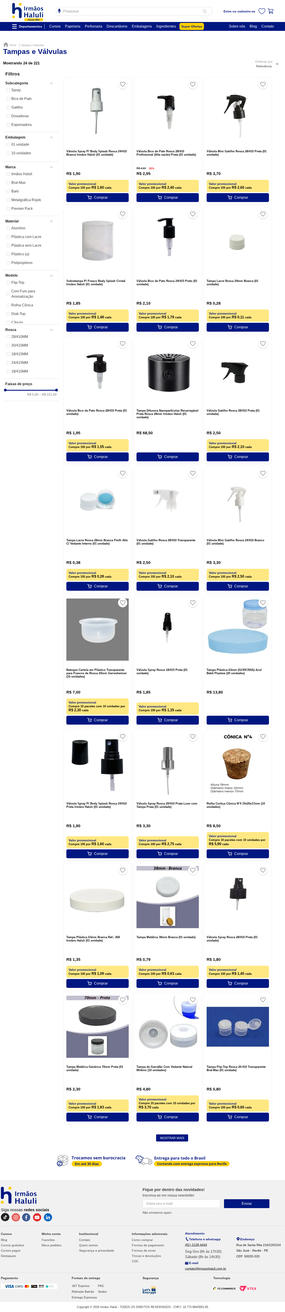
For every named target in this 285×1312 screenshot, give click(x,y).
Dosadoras (20, 116)
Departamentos (30, 26)
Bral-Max (18, 182)
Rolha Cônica (22, 305)
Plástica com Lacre (26, 237)
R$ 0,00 (32, 394)
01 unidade (20, 144)
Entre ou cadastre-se (239, 11)
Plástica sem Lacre (26, 245)
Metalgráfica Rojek (26, 200)
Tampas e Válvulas (32, 45)
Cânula (17, 322)
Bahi (15, 191)
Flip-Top (17, 282)
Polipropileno (22, 263)
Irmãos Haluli (21, 174)
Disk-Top (18, 314)
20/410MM (19, 345)
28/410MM (19, 337)
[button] (31, 83)
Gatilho (17, 107)
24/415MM (19, 363)
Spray (16, 90)
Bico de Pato (21, 99)
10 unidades (21, 153)
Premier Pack (22, 208)
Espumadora (21, 125)
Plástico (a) (20, 254)
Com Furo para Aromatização (23, 293)
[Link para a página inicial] (10, 45)
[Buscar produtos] (205, 11)
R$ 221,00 (48, 394)
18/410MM (19, 371)
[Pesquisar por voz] (59, 10)
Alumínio (18, 228)
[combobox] (134, 11)
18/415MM (19, 354)
